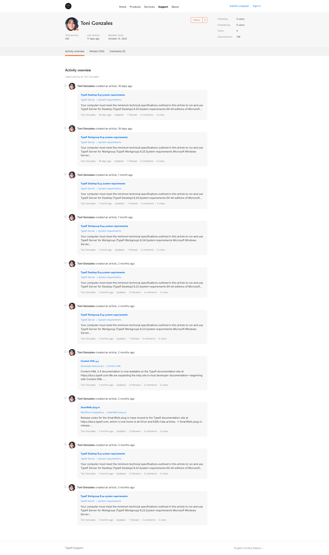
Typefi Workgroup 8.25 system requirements (104, 137)
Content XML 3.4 (90, 361)
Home (122, 6)
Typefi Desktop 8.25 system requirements (103, 95)
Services (149, 6)
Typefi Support (74, 548)
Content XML (114, 366)
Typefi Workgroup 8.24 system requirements (104, 226)
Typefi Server (88, 99)
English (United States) (248, 548)
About (175, 6)
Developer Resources (92, 366)
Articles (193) (96, 51)
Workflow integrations (92, 412)
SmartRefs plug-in (90, 407)
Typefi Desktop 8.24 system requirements (103, 183)
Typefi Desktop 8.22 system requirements (103, 454)
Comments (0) (117, 51)
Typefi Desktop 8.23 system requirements (103, 272)
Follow (196, 20)
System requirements (109, 99)
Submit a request (239, 5)
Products (135, 6)
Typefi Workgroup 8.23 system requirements (104, 315)
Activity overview (74, 51)
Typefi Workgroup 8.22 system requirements (104, 496)
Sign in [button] (256, 5)
